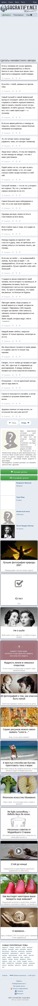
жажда (12, 947)
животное (14, 951)
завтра (28, 953)
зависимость (14, 953)
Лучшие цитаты (20, 471)
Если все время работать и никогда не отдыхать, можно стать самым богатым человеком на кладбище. (18, 126)
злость (30, 961)
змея (3, 963)
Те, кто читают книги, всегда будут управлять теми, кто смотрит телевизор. (18, 140)
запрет (9, 957)
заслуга (26, 957)
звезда (10, 959)
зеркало (4, 961)
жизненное (5, 953)
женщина (23, 949)
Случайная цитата (20, 477)
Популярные (19, 15)
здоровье (23, 959)
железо (4, 949)
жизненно (29, 951)
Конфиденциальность (19, 983)
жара (23, 947)
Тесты (23, 2)
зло (14, 961)
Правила (19, 981)
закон (20, 955)
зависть (22, 953)
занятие (31, 955)
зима (10, 961)
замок (25, 955)
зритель (30, 965)
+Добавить (6, 15)
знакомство (10, 963)
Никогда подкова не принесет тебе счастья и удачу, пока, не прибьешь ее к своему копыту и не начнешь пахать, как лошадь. (18, 243)
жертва (29, 949)
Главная (4, 975)
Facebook (20, 991)
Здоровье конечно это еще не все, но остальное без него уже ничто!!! (17, 410)
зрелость (18, 965)
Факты (17, 2)
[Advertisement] (19, 38)
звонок (16, 959)
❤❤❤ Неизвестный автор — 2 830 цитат (22, 975)
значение (32, 963)
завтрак (4, 955)
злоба (19, 961)
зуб (3, 967)
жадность (5, 947)
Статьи (10, 2)
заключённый (12, 955)
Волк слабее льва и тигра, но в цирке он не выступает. (18, 228)
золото (4, 965)
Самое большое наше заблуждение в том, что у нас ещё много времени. (17, 202)
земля (29, 959)
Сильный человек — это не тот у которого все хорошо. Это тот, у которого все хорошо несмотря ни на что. (19, 188)
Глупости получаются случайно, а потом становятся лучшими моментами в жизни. (18, 396)
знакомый (18, 963)
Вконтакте (20, 993)
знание (25, 963)
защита (4, 959)
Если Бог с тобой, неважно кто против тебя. (17, 85)
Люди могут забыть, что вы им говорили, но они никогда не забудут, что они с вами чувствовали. (19, 154)
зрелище (11, 965)
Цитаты (4, 2)
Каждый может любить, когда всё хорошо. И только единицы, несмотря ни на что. (18, 334)
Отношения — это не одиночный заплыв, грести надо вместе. (19, 382)
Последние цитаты (19, 986)
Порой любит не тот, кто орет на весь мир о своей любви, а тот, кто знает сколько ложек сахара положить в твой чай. (18, 171)
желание (29, 947)
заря (21, 957)
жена (16, 949)
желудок (11, 949)
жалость (18, 947)
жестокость (5, 951)
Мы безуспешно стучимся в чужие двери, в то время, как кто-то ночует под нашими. (19, 350)
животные (21, 951)
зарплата (16, 957)
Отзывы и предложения (20, 988)
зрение (24, 965)
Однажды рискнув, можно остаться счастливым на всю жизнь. (16, 215)
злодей (24, 961)
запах (4, 957)
